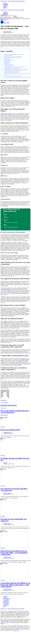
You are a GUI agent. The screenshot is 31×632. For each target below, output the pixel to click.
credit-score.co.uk (4, 622)
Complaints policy (7, 598)
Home (2, 18)
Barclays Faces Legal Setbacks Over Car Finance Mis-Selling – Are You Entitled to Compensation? (14, 552)
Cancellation (6, 600)
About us (5, 596)
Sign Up (5, 7)
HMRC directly (7, 289)
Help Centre (5, 4)
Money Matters (6, 18)
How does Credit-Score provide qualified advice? (14, 54)
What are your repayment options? (11, 72)
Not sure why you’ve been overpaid (12, 67)
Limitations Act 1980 (24, 359)
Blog (4, 606)
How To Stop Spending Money (10, 430)
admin (5, 462)
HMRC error (6, 63)
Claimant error (7, 62)
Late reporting (7, 58)
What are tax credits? (8, 55)
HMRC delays (7, 61)
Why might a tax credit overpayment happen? (13, 56)
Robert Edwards (7, 493)
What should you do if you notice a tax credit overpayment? (16, 69)
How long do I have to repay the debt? (12, 71)
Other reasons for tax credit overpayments (12, 57)
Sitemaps (5, 605)
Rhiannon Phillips (8, 432)
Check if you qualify (11, 229)
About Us (5, 3)
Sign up (5, 19)
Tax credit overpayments (6, 113)
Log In (4, 6)
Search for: (3, 14)
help (2, 95)
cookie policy (16, 630)
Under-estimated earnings (9, 59)
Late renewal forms (8, 65)
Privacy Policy (6, 602)
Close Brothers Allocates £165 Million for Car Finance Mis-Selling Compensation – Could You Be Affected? (15, 584)
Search (15, 16)
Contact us (5, 597)
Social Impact (6, 604)
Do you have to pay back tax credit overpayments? (15, 66)
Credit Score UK (7, 31)
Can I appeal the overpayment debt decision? (14, 70)
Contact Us (5, 5)
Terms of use (6, 599)
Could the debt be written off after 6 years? (13, 75)
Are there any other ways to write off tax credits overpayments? (17, 76)
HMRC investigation (9, 64)
